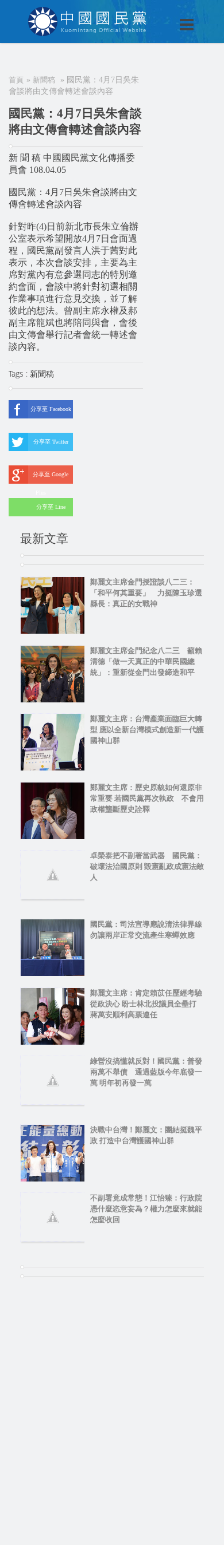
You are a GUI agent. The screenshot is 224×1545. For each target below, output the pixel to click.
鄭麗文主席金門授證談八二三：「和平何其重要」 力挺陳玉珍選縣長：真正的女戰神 (146, 593)
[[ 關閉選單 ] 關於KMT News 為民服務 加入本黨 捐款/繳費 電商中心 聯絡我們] (157, 12)
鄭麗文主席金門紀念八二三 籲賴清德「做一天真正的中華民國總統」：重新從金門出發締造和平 (146, 661)
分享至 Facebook (50, 409)
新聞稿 (44, 80)
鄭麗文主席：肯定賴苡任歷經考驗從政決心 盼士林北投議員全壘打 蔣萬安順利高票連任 (147, 1004)
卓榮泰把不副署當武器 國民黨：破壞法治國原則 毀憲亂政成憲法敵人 (147, 866)
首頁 (16, 80)
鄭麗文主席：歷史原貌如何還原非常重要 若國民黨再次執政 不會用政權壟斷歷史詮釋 (147, 798)
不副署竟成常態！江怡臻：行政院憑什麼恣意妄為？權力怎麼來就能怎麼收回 (146, 1209)
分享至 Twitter (50, 441)
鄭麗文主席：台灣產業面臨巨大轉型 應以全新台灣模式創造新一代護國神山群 (147, 729)
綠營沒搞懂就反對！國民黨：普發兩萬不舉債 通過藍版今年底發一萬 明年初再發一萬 (146, 1072)
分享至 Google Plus (50, 477)
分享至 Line (50, 507)
